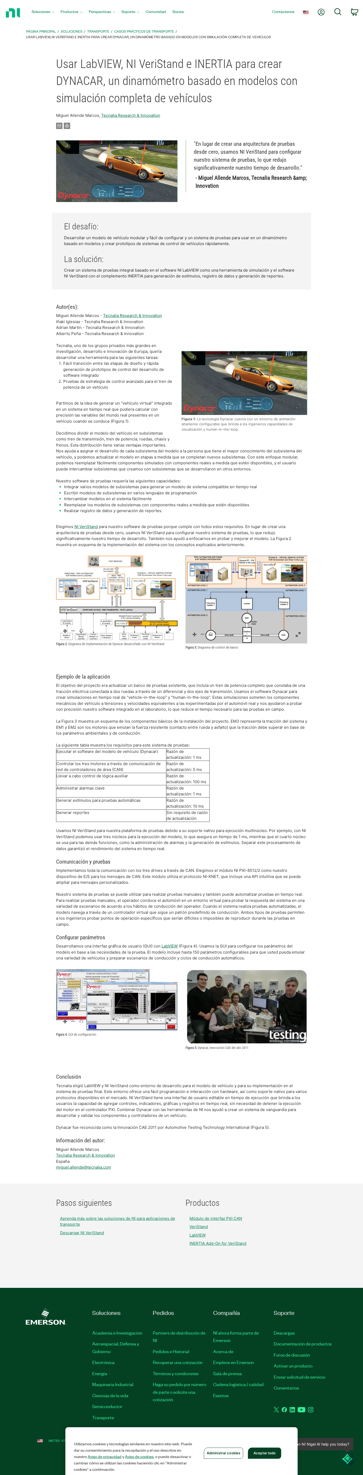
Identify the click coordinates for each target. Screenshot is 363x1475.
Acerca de (223, 1351)
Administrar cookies (223, 1453)
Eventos (221, 1395)
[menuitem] (42, 13)
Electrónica (103, 1362)
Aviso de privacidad (104, 1456)
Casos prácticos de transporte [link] (144, 31)
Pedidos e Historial (171, 1351)
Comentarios (286, 1388)
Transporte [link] (98, 31)
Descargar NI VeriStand (82, 1232)
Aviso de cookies (139, 1456)
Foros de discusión (292, 1355)
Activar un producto (293, 1366)
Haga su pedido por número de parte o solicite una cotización (179, 1391)
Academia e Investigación (117, 1333)
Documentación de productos (303, 1344)
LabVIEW (170, 946)
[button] (117, 171)
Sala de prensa (227, 1373)
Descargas (284, 1333)
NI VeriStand (86, 526)
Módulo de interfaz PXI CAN (215, 1218)
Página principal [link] (41, 31)
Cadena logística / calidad (238, 1384)
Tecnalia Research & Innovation (130, 115)
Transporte (103, 1417)
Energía (99, 1373)
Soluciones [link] (71, 31)
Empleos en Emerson (233, 1362)
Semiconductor (107, 1406)
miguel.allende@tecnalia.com (83, 1167)
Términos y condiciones (176, 1373)
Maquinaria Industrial (112, 1384)
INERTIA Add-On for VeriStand (217, 1243)
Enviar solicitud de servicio (299, 1377)
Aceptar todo (265, 1453)
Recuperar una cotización (177, 1362)
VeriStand (198, 1226)
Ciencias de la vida (110, 1395)
